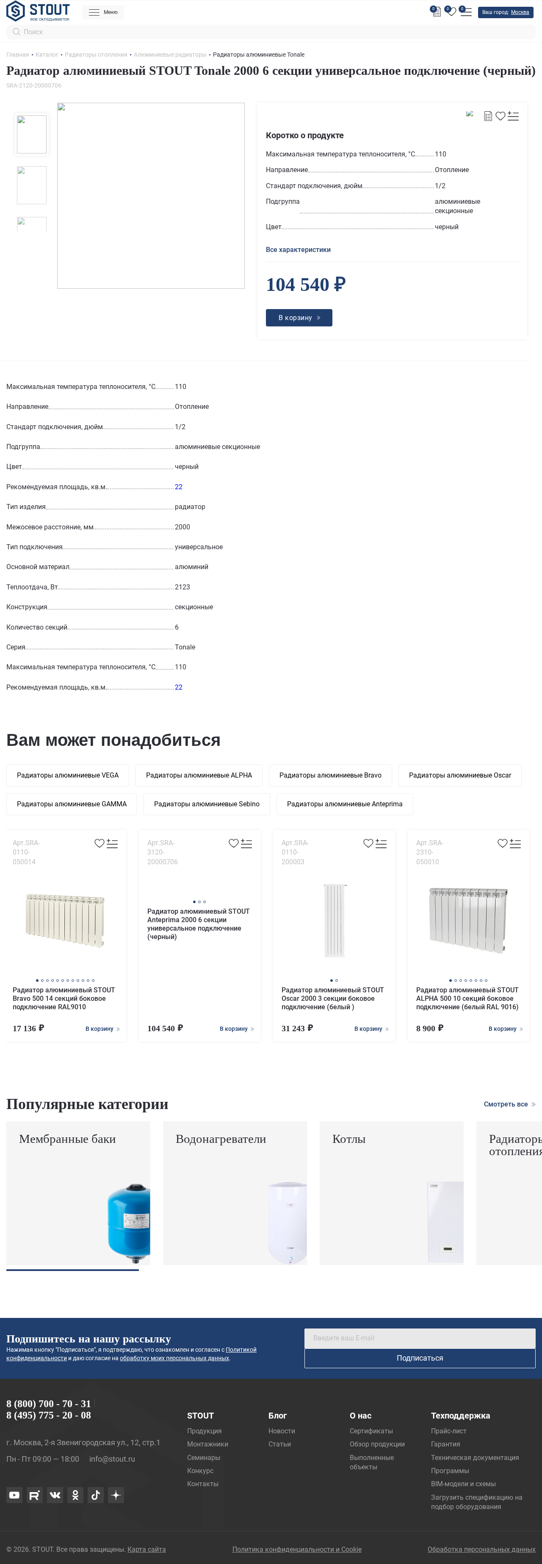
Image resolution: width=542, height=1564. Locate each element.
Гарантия (445, 1444)
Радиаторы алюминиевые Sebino (207, 804)
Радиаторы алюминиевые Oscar (460, 775)
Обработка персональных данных (482, 1549)
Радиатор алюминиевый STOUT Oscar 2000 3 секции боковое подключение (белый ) (333, 998)
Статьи (279, 1444)
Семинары (203, 1458)
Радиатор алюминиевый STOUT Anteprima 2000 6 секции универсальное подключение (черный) (198, 924)
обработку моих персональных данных (174, 1358)
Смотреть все (507, 1104)
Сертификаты (371, 1431)
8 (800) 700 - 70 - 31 (48, 1403)
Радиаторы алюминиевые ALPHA (199, 775)
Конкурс (200, 1471)
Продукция (204, 1431)
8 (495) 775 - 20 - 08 (48, 1415)
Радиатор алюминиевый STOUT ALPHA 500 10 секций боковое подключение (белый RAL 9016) (467, 998)
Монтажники (207, 1444)
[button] (37, 980)
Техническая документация (475, 1458)
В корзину (100, 1028)
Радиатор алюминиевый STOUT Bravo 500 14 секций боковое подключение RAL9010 (64, 998)
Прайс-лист (449, 1431)
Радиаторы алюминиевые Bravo (330, 775)
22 (179, 487)
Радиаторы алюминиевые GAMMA (72, 804)
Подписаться (420, 1357)
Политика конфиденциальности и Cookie (297, 1549)
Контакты (202, 1484)
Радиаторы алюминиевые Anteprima (345, 804)
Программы (450, 1471)
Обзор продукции (377, 1444)
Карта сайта (146, 1549)
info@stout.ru (112, 1458)
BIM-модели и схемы (463, 1484)
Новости (281, 1431)
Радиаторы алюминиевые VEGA (68, 775)
